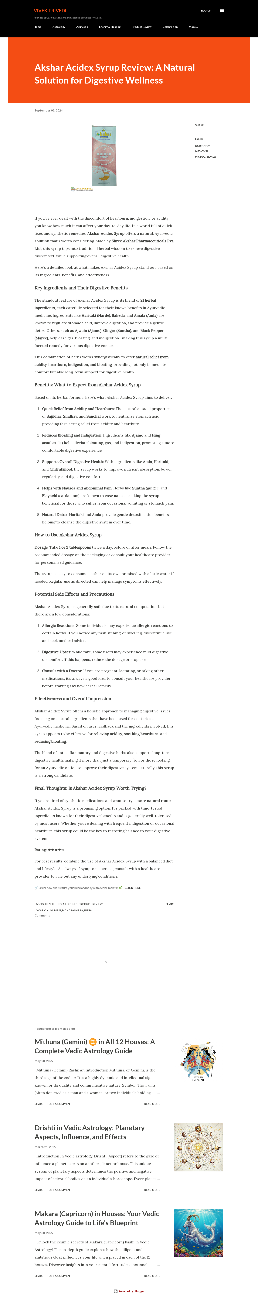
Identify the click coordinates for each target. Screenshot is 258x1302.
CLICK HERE (133, 887)
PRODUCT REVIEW (205, 156)
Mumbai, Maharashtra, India (71, 910)
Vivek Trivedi (50, 10)
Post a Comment (59, 1103)
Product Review (141, 26)
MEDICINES (201, 151)
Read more (152, 1103)
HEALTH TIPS (202, 146)
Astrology (59, 26)
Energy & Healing (110, 26)
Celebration (170, 26)
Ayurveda (82, 26)
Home (37, 26)
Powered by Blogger (131, 1291)
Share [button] (199, 125)
